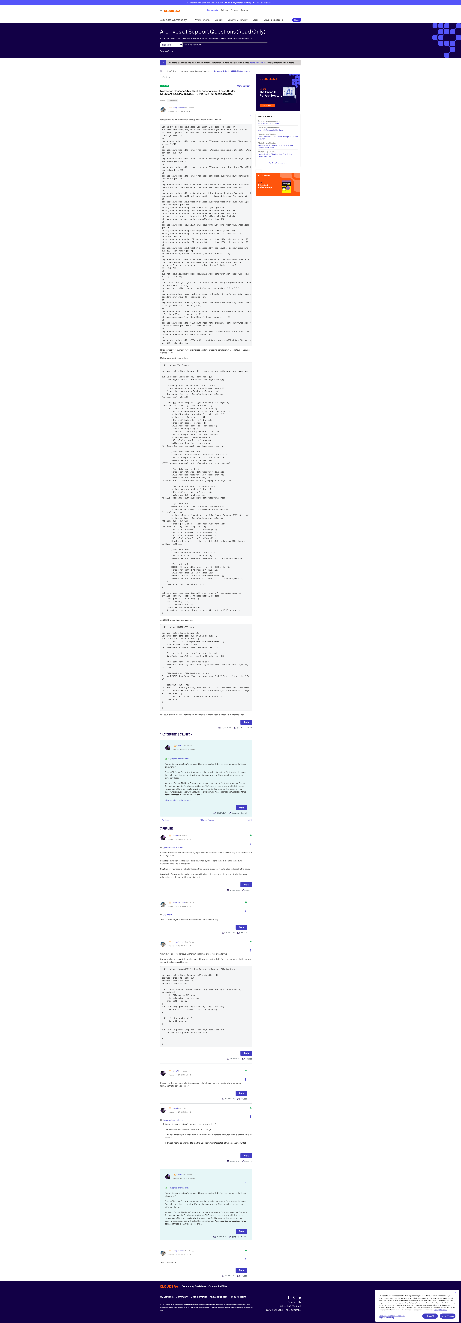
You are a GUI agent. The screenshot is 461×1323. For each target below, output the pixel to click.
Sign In (296, 20)
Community (212, 10)
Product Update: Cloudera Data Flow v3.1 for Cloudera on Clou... (275, 155)
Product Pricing (238, 1296)
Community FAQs (217, 1286)
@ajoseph (167, 914)
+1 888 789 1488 (292, 1306)
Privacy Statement (440, 1310)
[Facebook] (288, 1297)
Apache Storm (172, 100)
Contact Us (294, 1302)
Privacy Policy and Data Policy (205, 1304)
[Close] (455, 1292)
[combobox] (225, 44)
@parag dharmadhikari (180, 758)
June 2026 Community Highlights (270, 130)
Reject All (430, 1316)
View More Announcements (278, 163)
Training (224, 10)
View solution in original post (178, 800)
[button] (249, 115)
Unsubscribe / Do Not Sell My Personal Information (230, 1304)
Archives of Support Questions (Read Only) (195, 71)
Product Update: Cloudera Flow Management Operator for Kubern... (275, 146)
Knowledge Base (218, 1296)
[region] (417, 1306)
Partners (234, 10)
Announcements (202, 19)
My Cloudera (166, 1296)
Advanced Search (167, 51)
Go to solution (243, 86)
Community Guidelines (194, 1286)
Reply (246, 722)
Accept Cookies (448, 1316)
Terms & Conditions (189, 1304)
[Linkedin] (300, 1297)
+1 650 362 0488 (292, 1309)
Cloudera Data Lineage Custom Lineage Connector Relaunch (278, 137)
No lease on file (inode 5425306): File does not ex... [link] (232, 71)
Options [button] (166, 77)
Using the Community (238, 19)
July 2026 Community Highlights (270, 123)
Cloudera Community (173, 19)
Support (245, 10)
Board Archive (171, 71)
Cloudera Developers (273, 19)
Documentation (199, 1296)
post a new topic (257, 62)
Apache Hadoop (170, 1307)
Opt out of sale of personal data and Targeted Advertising (392, 1317)
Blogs (255, 19)
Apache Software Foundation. (222, 1307)
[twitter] (294, 1297)
